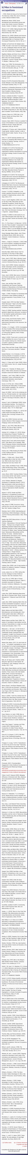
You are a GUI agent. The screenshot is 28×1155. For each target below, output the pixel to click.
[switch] (26, 1)
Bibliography (12, 3)
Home (6, 3)
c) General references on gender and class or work (21, 1144)
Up (14, 1142)
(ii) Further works (6, 1142)
